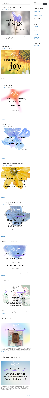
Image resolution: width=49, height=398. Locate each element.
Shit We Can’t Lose (8, 319)
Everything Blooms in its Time (11, 7)
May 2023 (35, 33)
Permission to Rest (37, 11)
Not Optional (6, 124)
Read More (3, 80)
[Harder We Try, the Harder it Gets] (15, 179)
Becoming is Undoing (37, 12)
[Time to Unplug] (15, 101)
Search (35, 2)
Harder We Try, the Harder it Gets (12, 163)
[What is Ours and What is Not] (15, 372)
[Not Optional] (15, 140)
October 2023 (36, 26)
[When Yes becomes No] (15, 257)
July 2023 (35, 30)
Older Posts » (28, 395)
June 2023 (35, 31)
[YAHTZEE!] (15, 296)
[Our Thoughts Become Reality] (15, 218)
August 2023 (36, 29)
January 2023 (36, 34)
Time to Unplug (7, 85)
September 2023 (36, 27)
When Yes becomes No (9, 242)
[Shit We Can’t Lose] (15, 334)
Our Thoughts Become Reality (11, 203)
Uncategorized (36, 45)
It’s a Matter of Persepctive (38, 15)
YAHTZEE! (5, 281)
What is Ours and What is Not (11, 357)
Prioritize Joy (6, 46)
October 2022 (36, 38)
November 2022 (36, 37)
